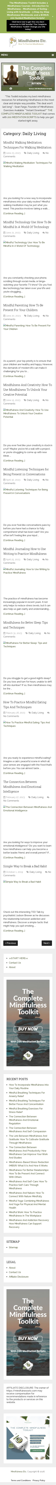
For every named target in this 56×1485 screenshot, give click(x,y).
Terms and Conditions (21, 1480)
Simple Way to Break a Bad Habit (25, 866)
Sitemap (13, 1247)
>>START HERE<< (18, 958)
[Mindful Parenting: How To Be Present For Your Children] (28, 340)
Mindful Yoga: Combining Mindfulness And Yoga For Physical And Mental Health (29, 1204)
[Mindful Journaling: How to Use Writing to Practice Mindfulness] (28, 581)
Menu (4, 55)
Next (46, 943)
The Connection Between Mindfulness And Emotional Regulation (23, 1120)
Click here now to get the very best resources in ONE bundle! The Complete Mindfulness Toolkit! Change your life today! (28, 25)
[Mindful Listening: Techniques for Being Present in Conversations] (28, 504)
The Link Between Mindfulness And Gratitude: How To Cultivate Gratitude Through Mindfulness (29, 1139)
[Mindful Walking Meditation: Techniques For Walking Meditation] (28, 177)
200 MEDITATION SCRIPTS (22, 117)
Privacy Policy (39, 1480)
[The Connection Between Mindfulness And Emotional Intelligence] (28, 822)
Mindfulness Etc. (19, 1471)
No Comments (11, 716)
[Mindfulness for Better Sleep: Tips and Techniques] (28, 658)
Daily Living (33, 153)
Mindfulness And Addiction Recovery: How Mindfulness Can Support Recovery (29, 1223)
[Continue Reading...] (14, 213)
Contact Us (15, 962)
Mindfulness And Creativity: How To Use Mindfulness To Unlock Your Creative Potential (27, 389)
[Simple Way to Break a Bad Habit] (28, 894)
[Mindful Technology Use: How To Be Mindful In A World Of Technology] (28, 257)
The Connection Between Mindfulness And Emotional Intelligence (22, 786)
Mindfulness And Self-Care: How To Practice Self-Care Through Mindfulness (28, 1185)
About (12, 967)
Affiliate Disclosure (19, 1276)
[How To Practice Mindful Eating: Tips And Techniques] (28, 737)
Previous (11, 943)
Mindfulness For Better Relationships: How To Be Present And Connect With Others (29, 1173)
